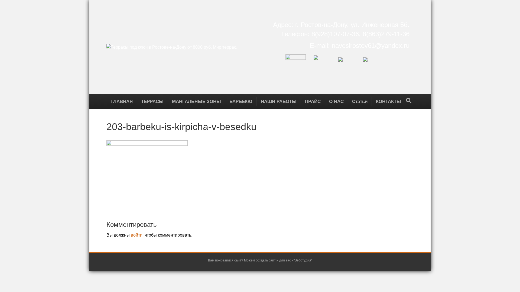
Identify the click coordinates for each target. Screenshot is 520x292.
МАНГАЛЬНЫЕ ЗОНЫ (196, 101)
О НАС (336, 101)
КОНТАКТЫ (388, 101)
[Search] (409, 100)
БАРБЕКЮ (240, 101)
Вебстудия (303, 260)
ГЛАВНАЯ (121, 101)
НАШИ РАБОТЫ (279, 101)
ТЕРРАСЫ (152, 101)
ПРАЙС (313, 101)
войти (136, 235)
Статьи (360, 101)
